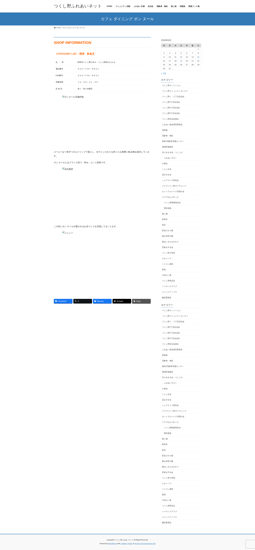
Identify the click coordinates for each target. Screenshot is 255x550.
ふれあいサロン (170, 158)
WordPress (113, 544)
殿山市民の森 (167, 236)
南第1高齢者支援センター (173, 141)
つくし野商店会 (168, 281)
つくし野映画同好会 (172, 203)
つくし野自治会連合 (170, 119)
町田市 (165, 219)
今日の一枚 (166, 275)
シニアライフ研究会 (170, 180)
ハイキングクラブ (169, 286)
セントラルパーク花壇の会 (173, 191)
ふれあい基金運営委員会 (172, 124)
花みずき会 (166, 175)
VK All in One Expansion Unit (145, 544)
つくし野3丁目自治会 (171, 108)
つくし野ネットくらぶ (171, 85)
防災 (164, 225)
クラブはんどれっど (170, 197)
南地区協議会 (167, 147)
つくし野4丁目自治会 (171, 113)
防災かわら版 (167, 230)
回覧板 (165, 130)
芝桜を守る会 (167, 247)
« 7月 (163, 73)
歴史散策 (167, 208)
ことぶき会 (166, 169)
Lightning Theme (126, 544)
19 (181, 61)
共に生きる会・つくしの (172, 152)
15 (198, 57)
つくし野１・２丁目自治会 (173, 96)
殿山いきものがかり (170, 242)
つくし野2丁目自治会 (171, 102)
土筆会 (165, 163)
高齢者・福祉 (167, 136)
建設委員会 (166, 297)
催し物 (165, 214)
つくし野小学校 (168, 253)
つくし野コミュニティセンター (175, 91)
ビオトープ (166, 258)
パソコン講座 (167, 264)
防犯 (164, 270)
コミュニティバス (169, 292)
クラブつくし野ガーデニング (174, 186)
